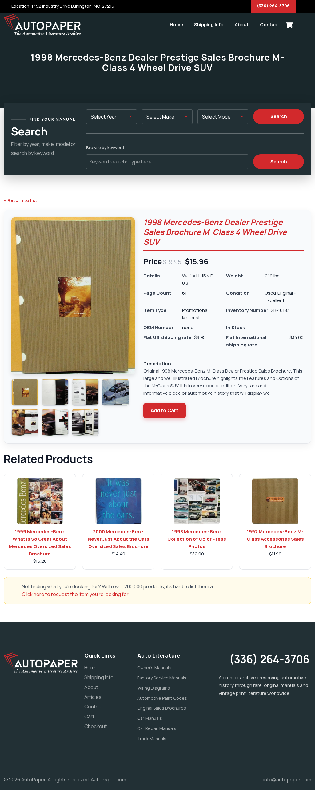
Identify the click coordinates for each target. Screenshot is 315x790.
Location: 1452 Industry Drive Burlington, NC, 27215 (62, 6)
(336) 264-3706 (273, 6)
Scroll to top (13, 396)
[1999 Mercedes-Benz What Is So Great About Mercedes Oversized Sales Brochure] (40, 501)
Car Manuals (149, 718)
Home (176, 24)
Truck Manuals (151, 738)
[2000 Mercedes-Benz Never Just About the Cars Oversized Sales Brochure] (118, 501)
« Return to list (20, 200)
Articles (93, 697)
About (242, 24)
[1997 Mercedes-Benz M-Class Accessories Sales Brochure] (275, 501)
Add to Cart (164, 410)
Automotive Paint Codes (162, 698)
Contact (269, 24)
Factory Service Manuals (161, 678)
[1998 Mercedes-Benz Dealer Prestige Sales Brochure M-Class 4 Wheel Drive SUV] (24, 392)
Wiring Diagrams (153, 688)
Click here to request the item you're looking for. (76, 594)
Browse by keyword (105, 147)
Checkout (95, 726)
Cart (89, 716)
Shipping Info (209, 24)
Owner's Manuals (154, 668)
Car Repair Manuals (156, 728)
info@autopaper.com (287, 779)
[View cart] (289, 24)
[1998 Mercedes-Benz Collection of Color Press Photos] (197, 501)
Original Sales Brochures (161, 708)
